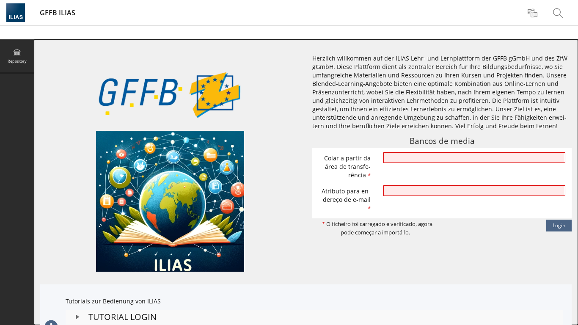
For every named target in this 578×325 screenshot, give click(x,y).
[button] (314, 317)
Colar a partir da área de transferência (347, 166)
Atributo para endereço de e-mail (346, 199)
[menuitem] (533, 12)
